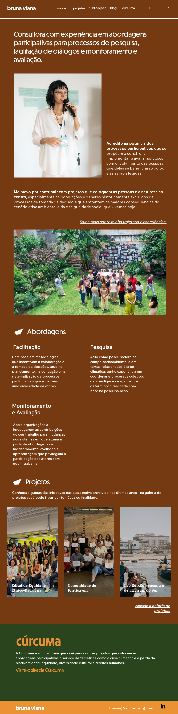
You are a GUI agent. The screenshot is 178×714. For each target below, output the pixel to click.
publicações (97, 8)
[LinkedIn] (163, 706)
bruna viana (30, 708)
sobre (61, 8)
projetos (79, 8)
